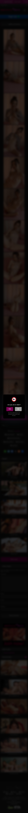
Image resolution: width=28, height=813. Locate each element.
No (18, 409)
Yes (10, 409)
